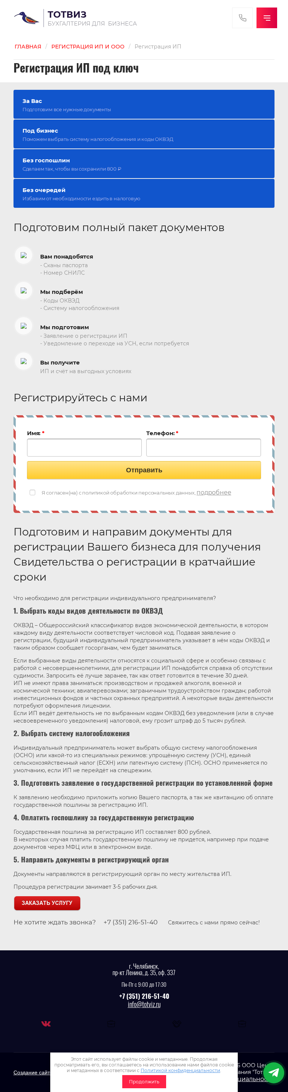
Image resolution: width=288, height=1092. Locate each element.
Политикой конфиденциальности (180, 1070)
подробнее (213, 492)
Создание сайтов (35, 1072)
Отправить (144, 470)
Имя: (36, 433)
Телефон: (162, 433)
